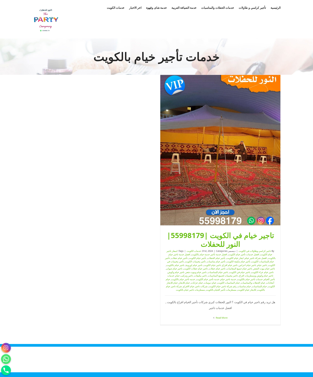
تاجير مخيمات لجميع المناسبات (223, 275)
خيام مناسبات (244, 286)
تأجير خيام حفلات (179, 258)
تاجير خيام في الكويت (239, 272)
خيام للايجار (184, 282)
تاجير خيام (262, 265)
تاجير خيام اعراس (247, 265)
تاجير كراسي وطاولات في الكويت (255, 251)
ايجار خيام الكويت (235, 258)
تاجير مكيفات (200, 275)
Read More (221, 317)
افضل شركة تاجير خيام (256, 258)
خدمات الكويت (194, 251)
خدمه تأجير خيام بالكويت (183, 279)
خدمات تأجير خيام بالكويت (250, 279)
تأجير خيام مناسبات (216, 261)
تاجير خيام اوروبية (194, 265)
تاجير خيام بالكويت (175, 265)
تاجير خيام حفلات (217, 268)
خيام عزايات (197, 282)
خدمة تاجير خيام (228, 279)
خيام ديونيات (210, 282)
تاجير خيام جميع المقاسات (239, 268)
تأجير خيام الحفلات (216, 258)
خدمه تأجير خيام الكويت (207, 279)
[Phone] (6, 370)
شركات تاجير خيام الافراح (195, 286)
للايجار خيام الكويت (246, 289)
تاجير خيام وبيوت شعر (196, 272)
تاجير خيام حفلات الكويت (195, 268)
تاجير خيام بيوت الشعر (264, 268)
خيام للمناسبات (259, 286)
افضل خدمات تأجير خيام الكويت (243, 254)
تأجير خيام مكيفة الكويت (238, 261)
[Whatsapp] (6, 359)
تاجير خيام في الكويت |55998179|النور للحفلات (220, 150)
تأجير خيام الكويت (197, 258)
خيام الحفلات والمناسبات (253, 282)
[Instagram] (6, 348)
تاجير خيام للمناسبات (218, 272)
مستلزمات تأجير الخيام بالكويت (221, 289)
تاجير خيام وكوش (176, 272)
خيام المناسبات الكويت (228, 282)
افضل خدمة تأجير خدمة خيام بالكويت (209, 254)
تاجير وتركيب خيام (184, 275)
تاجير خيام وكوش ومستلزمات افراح (256, 275)
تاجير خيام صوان (174, 268)
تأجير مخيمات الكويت (195, 261)
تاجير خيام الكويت (212, 265)
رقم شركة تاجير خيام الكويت (223, 286)
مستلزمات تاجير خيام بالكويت (190, 289)
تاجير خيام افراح (230, 265)
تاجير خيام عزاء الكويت (262, 272)
